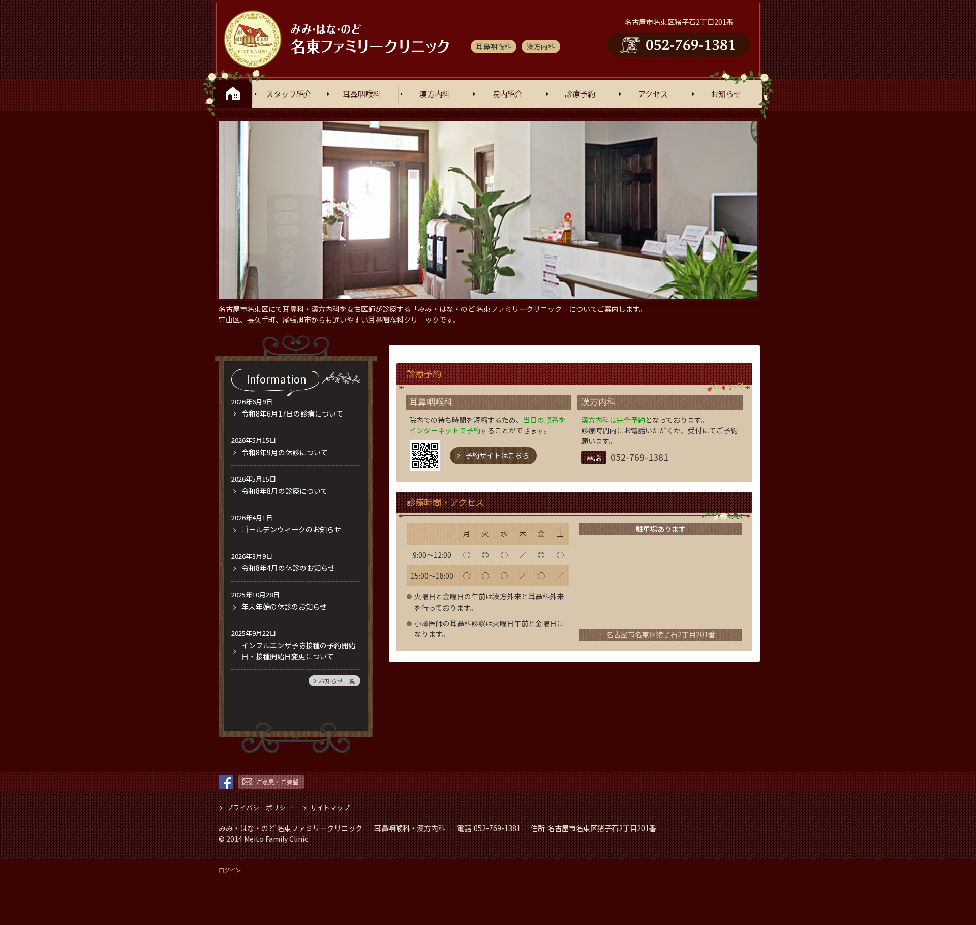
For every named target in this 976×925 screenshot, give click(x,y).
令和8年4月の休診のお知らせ (288, 568)
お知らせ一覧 (337, 680)
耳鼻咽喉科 (362, 94)
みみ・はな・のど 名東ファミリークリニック (290, 828)
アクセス (653, 94)
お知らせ (726, 94)
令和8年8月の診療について (284, 491)
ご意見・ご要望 (277, 781)
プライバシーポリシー (259, 807)
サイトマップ (330, 807)
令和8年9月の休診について (284, 452)
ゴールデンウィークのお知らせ (291, 529)
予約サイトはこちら (497, 455)
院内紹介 (507, 94)
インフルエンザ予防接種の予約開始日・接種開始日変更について (298, 650)
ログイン (230, 870)
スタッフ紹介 (289, 94)
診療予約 (580, 94)
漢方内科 (434, 94)
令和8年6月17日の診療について (292, 413)
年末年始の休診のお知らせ (284, 606)
